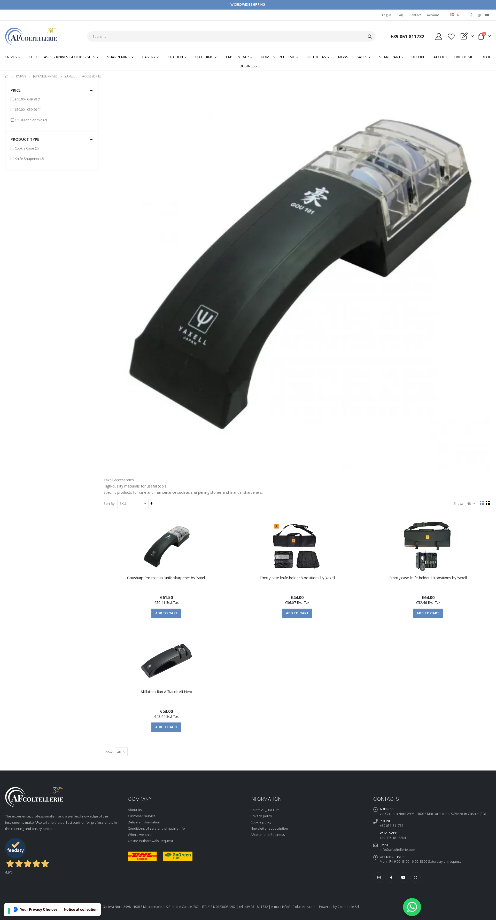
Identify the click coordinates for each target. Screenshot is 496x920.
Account (433, 15)
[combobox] (231, 36)
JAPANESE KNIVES (45, 76)
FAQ (401, 15)
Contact (415, 15)
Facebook (391, 877)
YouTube (403, 877)
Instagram (379, 877)
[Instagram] (479, 15)
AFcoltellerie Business (268, 834)
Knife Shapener (29, 158)
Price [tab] (16, 90)
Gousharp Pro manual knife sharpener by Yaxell (166, 577)
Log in (386, 15)
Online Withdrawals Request (150, 840)
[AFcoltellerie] (31, 36)
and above (31, 119)
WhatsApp (415, 877)
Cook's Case (26, 148)
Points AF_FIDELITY (265, 809)
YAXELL (70, 76)
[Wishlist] (451, 36)
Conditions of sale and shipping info (156, 828)
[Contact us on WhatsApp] (412, 907)
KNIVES (21, 76)
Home (7, 76)
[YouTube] (487, 15)
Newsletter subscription (269, 828)
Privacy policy (261, 816)
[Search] (370, 36)
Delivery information (144, 822)
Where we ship (140, 834)
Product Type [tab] (25, 139)
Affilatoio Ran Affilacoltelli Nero (166, 691)
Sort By (109, 503)
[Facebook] (471, 15)
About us (135, 809)
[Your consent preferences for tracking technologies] (9, 911)
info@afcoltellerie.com (397, 849)
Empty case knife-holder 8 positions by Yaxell (297, 577)
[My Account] (438, 36)
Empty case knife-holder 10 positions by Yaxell (428, 577)
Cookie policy (261, 822)
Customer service (142, 816)
